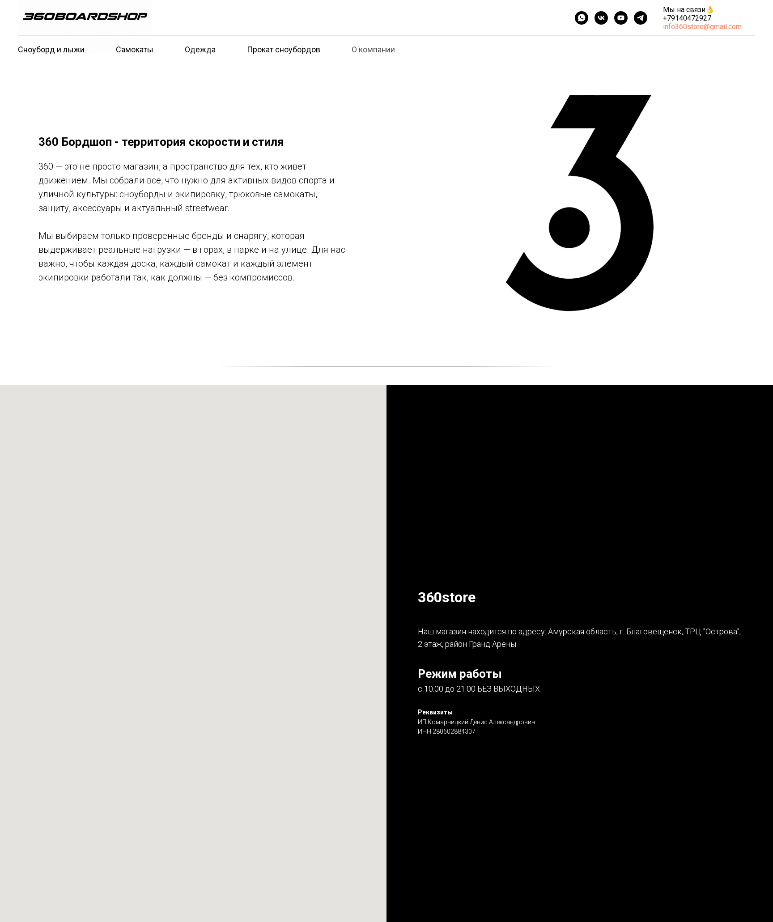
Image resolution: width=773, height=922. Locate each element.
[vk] (601, 18)
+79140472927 (687, 18)
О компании (373, 49)
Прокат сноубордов (283, 49)
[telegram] (640, 18)
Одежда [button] (200, 49)
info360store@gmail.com (702, 26)
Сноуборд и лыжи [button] (51, 49)
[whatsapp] (581, 18)
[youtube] (621, 18)
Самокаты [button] (134, 49)
